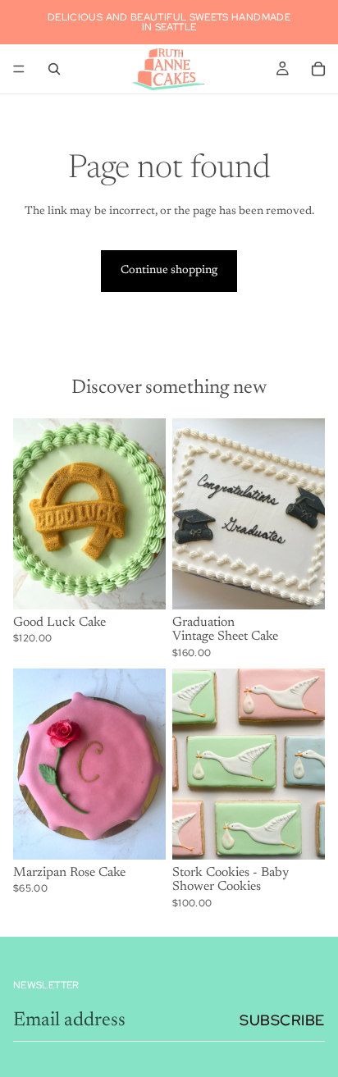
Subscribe (282, 1020)
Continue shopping (169, 270)
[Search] (54, 69)
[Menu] (19, 69)
